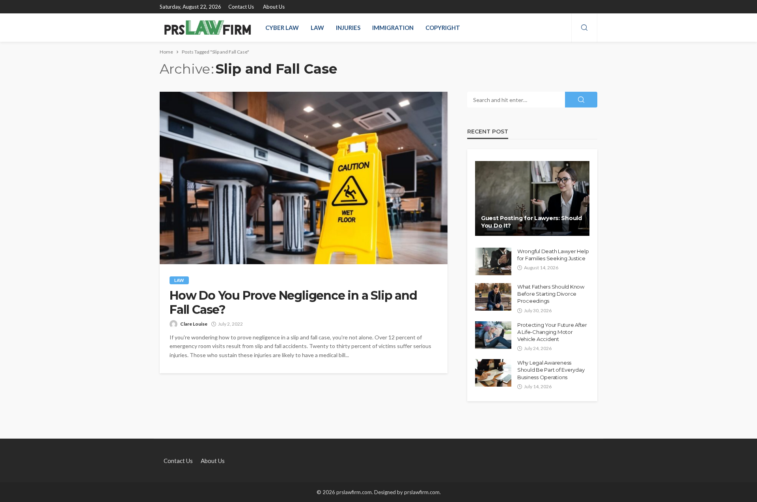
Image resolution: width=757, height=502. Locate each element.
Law (317, 27)
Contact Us (241, 7)
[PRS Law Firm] (207, 27)
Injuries (348, 27)
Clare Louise (193, 324)
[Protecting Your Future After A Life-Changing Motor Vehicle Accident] (493, 335)
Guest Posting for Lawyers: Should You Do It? (531, 222)
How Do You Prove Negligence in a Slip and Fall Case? (293, 303)
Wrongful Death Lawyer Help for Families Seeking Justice (553, 254)
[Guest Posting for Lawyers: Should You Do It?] (532, 198)
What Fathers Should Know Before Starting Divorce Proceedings (550, 293)
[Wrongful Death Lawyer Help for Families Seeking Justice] (493, 261)
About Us (274, 7)
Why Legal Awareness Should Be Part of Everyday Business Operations (550, 369)
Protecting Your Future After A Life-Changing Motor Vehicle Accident (552, 332)
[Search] (584, 28)
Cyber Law (282, 27)
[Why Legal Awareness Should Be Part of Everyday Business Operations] (493, 373)
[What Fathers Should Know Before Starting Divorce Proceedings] (493, 297)
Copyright (442, 27)
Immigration (393, 27)
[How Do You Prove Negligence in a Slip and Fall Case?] (303, 178)
